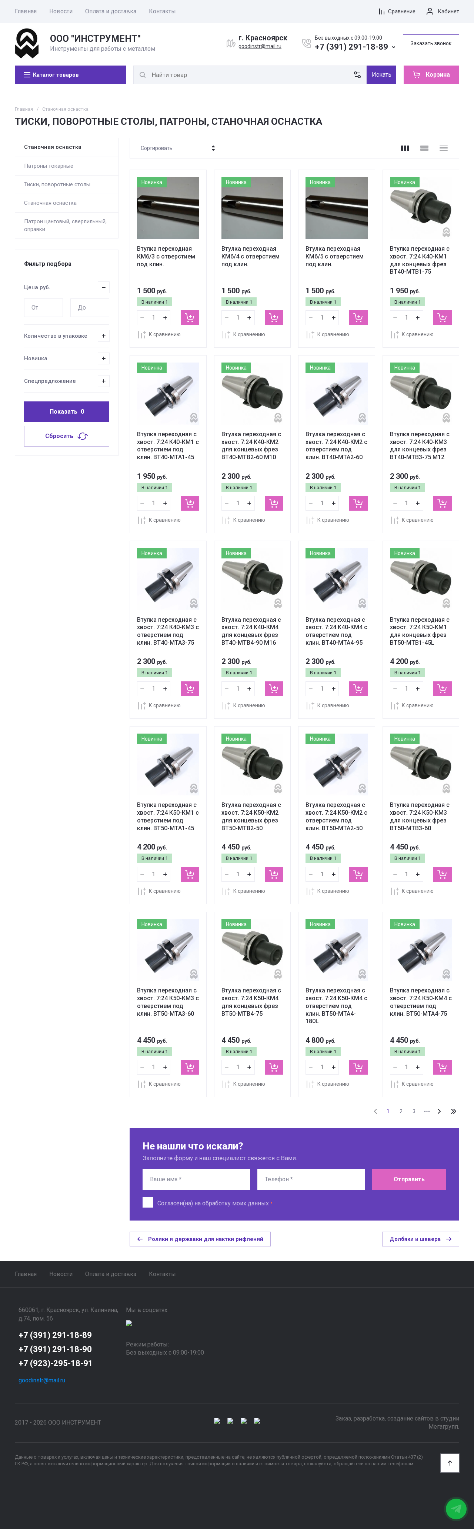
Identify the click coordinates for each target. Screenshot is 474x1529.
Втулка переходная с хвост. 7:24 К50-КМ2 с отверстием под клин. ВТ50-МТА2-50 (336, 816)
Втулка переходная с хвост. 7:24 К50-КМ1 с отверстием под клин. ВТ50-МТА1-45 (168, 816)
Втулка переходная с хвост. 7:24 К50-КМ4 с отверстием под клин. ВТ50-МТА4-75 (421, 1002)
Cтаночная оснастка (50, 203)
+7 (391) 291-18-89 (351, 46)
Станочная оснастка (52, 147)
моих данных (250, 1203)
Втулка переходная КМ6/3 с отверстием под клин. (166, 256)
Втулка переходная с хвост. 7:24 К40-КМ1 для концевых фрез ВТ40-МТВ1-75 (420, 260)
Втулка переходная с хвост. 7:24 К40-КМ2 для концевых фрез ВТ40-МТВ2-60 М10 (251, 446)
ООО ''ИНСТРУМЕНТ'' (95, 38)
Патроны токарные (48, 166)
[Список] (424, 148)
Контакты (162, 11)
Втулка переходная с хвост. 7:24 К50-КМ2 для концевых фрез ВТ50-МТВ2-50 (251, 816)
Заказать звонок (431, 43)
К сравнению (165, 334)
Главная (26, 11)
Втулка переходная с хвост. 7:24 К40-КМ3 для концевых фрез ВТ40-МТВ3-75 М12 (420, 446)
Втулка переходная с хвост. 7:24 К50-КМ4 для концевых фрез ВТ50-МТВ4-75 (251, 1002)
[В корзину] (190, 317)
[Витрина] (405, 148)
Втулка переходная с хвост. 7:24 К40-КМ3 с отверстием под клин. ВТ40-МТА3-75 (168, 631)
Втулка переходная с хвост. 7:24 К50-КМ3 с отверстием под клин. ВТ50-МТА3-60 (168, 1002)
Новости (61, 11)
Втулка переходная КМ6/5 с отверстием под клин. (335, 256)
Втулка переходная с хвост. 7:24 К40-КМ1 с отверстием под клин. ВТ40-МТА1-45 (168, 446)
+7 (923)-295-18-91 (56, 1363)
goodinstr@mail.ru (259, 46)
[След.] (438, 1111)
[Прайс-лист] (443, 148)
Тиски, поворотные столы (57, 184)
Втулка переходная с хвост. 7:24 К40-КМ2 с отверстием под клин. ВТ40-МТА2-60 (336, 446)
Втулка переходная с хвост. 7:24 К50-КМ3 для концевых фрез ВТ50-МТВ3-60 (420, 816)
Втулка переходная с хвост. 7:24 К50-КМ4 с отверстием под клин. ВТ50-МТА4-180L (336, 1006)
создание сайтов (410, 1418)
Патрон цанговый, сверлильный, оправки (65, 225)
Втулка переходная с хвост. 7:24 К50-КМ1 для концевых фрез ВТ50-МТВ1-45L (420, 631)
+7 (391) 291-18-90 (55, 1349)
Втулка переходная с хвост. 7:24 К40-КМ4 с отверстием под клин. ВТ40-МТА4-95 (336, 631)
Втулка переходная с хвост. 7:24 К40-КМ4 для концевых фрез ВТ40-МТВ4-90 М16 (251, 631)
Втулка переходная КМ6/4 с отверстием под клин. (250, 256)
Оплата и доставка (110, 11)
